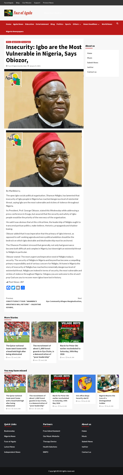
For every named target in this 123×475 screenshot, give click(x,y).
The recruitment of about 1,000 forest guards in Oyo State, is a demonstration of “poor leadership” (43, 351)
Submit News (92, 62)
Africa (8, 42)
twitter (90, 67)
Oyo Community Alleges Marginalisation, (64, 300)
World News (107, 24)
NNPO (45, 452)
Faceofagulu (8, 3)
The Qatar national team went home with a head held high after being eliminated (16, 349)
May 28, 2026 (70, 357)
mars (9, 357)
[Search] (117, 23)
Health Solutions (50, 447)
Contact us (91, 72)
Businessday (9, 431)
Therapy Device (49, 441)
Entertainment (42, 24)
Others (76, 24)
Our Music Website (51, 436)
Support (37, 3)
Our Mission (26, 3)
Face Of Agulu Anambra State (17, 66)
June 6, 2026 (43, 360)
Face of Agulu (10, 441)
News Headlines (90, 24)
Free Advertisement (51, 431)
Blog (17, 3)
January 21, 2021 (35, 66)
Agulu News (18, 24)
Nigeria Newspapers (15, 31)
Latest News (9, 447)
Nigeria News (9, 436)
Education (29, 24)
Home (8, 24)
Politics (60, 24)
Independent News (12, 452)
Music (89, 58)
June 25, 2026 (16, 357)
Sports (68, 24)
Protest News (48, 3)
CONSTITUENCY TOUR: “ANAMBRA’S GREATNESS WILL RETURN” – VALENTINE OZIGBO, (23, 303)
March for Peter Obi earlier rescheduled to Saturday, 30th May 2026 (70, 349)
